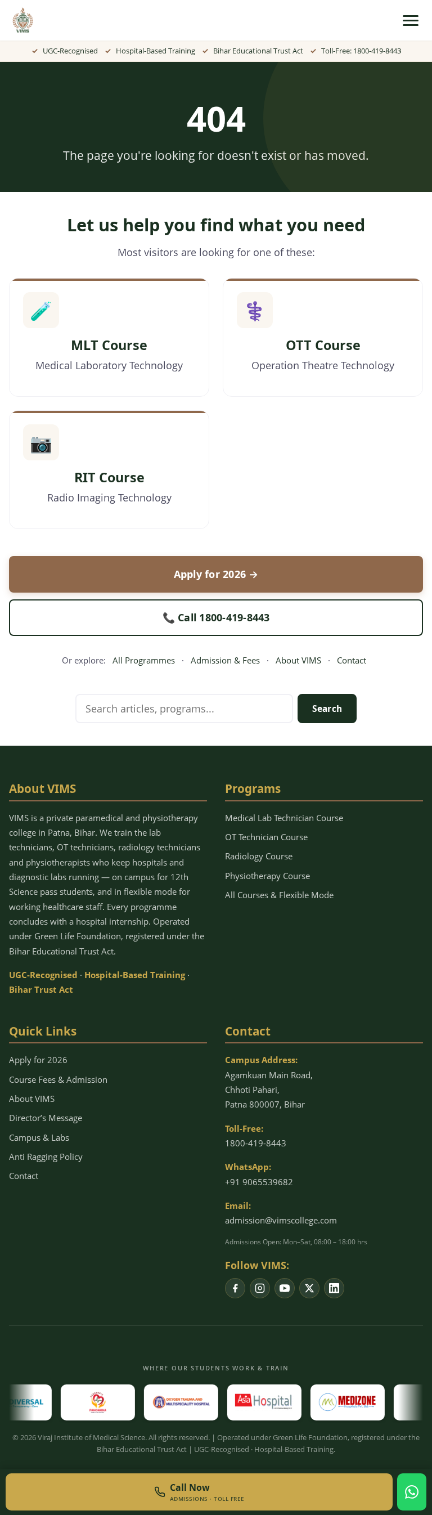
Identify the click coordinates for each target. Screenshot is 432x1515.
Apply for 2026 (38, 1060)
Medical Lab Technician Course (284, 818)
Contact (351, 660)
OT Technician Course (266, 837)
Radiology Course (258, 856)
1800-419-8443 (255, 1143)
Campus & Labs (39, 1137)
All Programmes (143, 660)
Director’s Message (45, 1117)
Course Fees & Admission (58, 1079)
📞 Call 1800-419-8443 (216, 617)
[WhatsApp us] (411, 1491)
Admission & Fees (225, 660)
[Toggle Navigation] (410, 20)
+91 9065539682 (259, 1182)
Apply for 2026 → (216, 574)
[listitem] (235, 1288)
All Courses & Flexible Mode (279, 895)
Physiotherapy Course (267, 875)
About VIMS (298, 660)
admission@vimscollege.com (281, 1220)
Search (327, 708)
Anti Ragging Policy (46, 1156)
